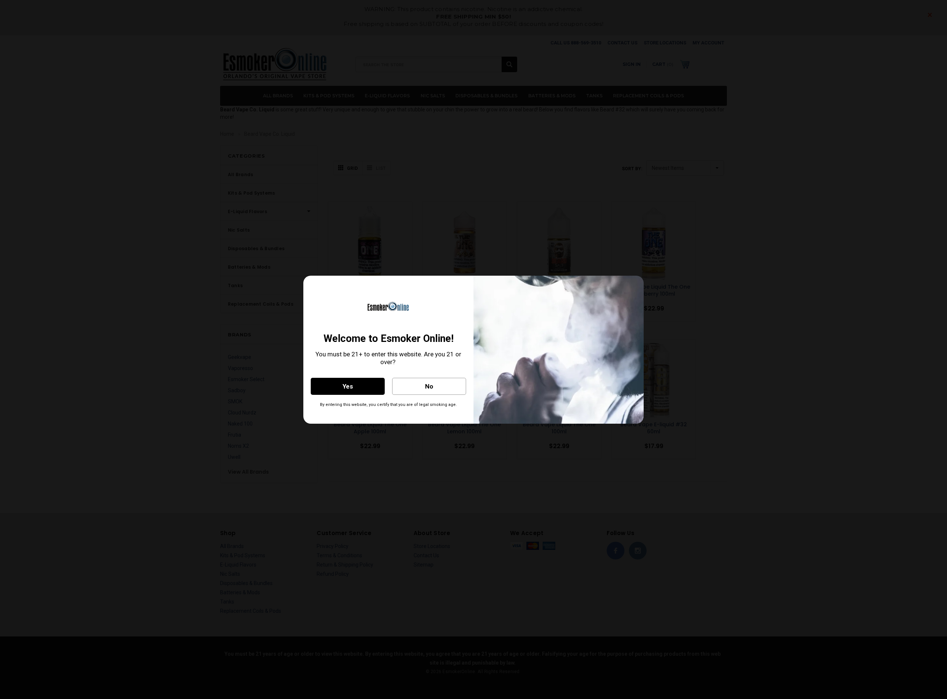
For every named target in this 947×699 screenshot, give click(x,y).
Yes (348, 386)
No (429, 386)
